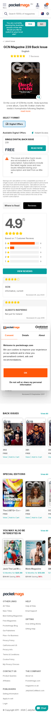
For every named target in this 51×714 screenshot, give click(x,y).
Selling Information (10, 694)
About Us (29, 676)
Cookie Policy (8, 659)
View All (44, 413)
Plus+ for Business (10, 635)
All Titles (6, 606)
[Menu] (4, 5)
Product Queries (9, 676)
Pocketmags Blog (10, 626)
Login (5, 703)
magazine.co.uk (32, 686)
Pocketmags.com (33, 681)
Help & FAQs (31, 606)
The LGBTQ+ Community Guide (12, 510)
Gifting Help (30, 629)
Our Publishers (9, 631)
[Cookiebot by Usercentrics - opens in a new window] (36, 327)
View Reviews (24, 271)
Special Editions (14, 474)
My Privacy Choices (11, 664)
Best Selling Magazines (12, 616)
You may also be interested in (14, 530)
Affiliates (6, 681)
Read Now (36, 148)
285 (27, 510)
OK (25, 373)
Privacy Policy (8, 640)
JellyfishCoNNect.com (35, 691)
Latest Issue (10, 41)
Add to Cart (14, 457)
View (5, 457)
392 (5, 450)
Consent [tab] (9, 335)
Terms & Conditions (11, 654)
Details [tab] (25, 335)
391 (27, 450)
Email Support (31, 611)
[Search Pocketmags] (6, 14)
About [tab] (42, 335)
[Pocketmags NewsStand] (18, 5)
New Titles (7, 611)
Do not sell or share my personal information (25, 383)
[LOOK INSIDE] (25, 98)
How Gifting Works (33, 624)
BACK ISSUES (11, 413)
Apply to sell (8, 699)
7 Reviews (34, 56)
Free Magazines (9, 621)
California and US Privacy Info (10, 647)
